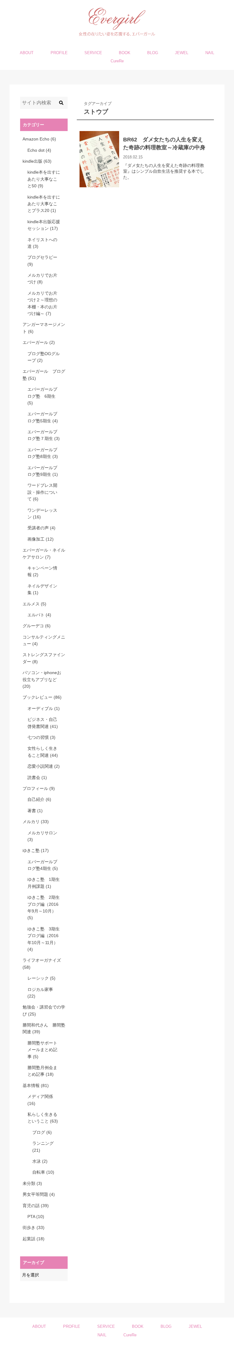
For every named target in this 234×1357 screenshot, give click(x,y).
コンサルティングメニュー (44, 640)
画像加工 (40, 539)
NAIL (209, 52)
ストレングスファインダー (44, 658)
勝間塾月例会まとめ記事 (42, 1071)
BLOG (152, 52)
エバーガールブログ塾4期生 (42, 865)
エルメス (34, 603)
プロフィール (39, 788)
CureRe (117, 61)
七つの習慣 (41, 737)
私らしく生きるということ (42, 1117)
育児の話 (36, 1205)
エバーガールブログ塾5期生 (42, 417)
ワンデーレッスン (42, 513)
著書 (35, 810)
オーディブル (43, 708)
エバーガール (39, 342)
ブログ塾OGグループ (43, 357)
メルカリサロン (42, 836)
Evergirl (114, 1350)
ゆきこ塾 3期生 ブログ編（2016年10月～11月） (44, 939)
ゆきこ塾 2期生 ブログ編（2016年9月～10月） (44, 907)
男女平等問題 (39, 1194)
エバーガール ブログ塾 (44, 374)
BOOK (124, 52)
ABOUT (27, 52)
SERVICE (93, 52)
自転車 (43, 1172)
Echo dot (39, 150)
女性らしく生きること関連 (42, 751)
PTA (35, 1216)
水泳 (40, 1161)
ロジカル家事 (40, 993)
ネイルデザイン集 (42, 589)
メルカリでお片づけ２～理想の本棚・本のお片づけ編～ (42, 303)
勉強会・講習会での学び (44, 1010)
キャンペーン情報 (42, 571)
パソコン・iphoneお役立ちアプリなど (42, 679)
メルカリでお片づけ (42, 278)
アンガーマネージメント (44, 328)
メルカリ (36, 821)
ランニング (43, 1146)
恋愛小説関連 (43, 766)
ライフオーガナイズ (42, 963)
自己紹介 (39, 799)
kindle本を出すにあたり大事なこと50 (43, 179)
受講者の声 (41, 527)
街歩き (33, 1227)
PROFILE (59, 52)
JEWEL (181, 52)
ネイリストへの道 (42, 243)
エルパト (39, 614)
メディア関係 (40, 1100)
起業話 (33, 1238)
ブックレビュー (42, 697)
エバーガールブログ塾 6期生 (42, 396)
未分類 (32, 1183)
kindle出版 (37, 161)
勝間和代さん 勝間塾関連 (44, 1028)
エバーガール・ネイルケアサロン (44, 553)
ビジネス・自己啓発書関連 (42, 723)
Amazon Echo (39, 139)
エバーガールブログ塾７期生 (43, 435)
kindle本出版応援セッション (43, 225)
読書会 (37, 777)
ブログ (42, 1132)
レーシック (41, 978)
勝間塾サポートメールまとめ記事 (42, 1049)
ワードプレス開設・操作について (42, 492)
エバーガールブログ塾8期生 (42, 453)
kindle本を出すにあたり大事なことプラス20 (43, 204)
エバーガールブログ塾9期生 (42, 471)
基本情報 (36, 1085)
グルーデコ (37, 625)
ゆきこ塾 (36, 850)
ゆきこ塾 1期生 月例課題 (44, 882)
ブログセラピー (42, 260)
